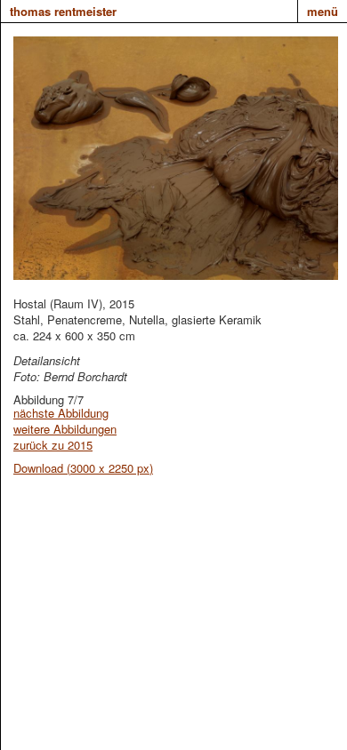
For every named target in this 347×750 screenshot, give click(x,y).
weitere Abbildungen (65, 428)
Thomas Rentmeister (63, 11)
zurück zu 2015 (53, 444)
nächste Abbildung (61, 412)
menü (322, 11)
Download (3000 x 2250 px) (83, 467)
